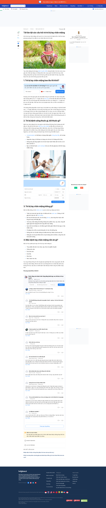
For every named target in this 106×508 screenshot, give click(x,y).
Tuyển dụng (75, 479)
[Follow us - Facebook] (28, 482)
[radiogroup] (60, 189)
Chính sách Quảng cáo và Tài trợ (62, 481)
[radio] (55, 189)
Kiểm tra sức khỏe (49, 475)
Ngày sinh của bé (28, 192)
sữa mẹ (48, 217)
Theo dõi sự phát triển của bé (58, 201)
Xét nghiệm (15, 9)
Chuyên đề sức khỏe (50, 472)
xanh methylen (41, 146)
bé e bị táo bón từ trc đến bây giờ (37, 356)
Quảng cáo (75, 481)
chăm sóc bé (39, 210)
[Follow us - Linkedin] (33, 482)
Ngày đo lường (27, 197)
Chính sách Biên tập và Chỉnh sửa (63, 479)
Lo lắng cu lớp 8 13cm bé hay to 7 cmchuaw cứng (41, 288)
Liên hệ (74, 483)
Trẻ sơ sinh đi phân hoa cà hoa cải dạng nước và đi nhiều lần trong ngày (46, 397)
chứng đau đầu (55, 135)
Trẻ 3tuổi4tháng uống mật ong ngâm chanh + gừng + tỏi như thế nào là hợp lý (46, 301)
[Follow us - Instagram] (30, 482)
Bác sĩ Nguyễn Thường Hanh (79, 37)
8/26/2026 (57, 197)
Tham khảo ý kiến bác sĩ (98, 9)
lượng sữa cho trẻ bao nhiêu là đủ (37, 382)
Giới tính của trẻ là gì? (29, 189)
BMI (25, 194)
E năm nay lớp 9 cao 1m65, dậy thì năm (38, 329)
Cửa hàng (48, 483)
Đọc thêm (28, 293)
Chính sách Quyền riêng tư (61, 477)
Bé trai (58, 189)
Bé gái (63, 189)
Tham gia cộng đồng (45, 426)
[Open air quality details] (18, 32)
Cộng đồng (48, 481)
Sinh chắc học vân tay (34, 342)
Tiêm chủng (6, 9)
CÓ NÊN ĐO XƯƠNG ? (34, 411)
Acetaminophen (31, 135)
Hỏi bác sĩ (61, 284)
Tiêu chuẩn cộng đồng (60, 485)
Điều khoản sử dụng (60, 475)
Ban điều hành (75, 477)
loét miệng (40, 215)
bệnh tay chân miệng (43, 126)
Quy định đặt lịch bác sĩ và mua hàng (63, 487)
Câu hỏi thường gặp (60, 483)
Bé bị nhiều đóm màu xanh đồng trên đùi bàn (39, 371)
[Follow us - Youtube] (35, 482)
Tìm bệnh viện (49, 478)
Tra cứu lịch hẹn (49, 486)
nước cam (54, 213)
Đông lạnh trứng (24, 9)
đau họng (46, 98)
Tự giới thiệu (75, 475)
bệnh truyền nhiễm (43, 71)
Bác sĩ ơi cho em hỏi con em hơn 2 (37, 316)
